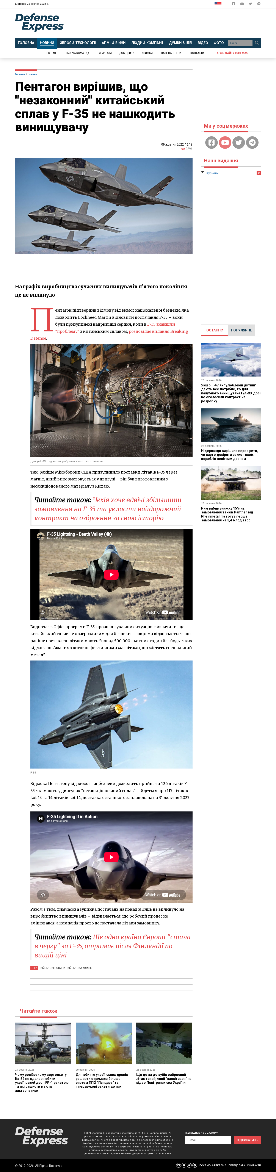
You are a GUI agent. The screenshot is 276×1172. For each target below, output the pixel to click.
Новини (32, 74)
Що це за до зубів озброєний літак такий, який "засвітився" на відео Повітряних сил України (163, 1079)
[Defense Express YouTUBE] (242, 5)
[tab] (214, 330)
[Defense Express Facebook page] (234, 5)
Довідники (126, 53)
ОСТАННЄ (214, 330)
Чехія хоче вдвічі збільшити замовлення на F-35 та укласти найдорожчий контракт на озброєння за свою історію (108, 509)
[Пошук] (257, 43)
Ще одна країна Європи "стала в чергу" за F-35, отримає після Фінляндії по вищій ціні (112, 946)
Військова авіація (80, 968)
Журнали (105, 53)
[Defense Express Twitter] (250, 5)
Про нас (50, 53)
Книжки (147, 53)
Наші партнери (171, 53)
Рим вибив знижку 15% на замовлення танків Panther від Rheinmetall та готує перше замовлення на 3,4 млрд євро (227, 514)
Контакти (197, 53)
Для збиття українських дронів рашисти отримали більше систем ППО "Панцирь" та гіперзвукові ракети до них (102, 1081)
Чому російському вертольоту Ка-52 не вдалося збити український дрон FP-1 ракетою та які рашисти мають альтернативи (42, 1083)
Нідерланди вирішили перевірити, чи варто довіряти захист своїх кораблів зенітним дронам (229, 455)
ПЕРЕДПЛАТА (237, 1165)
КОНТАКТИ (254, 1165)
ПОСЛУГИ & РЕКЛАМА (212, 1165)
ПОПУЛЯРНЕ (241, 330)
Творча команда (77, 53)
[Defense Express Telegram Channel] (259, 5)
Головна (20, 74)
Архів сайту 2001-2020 (232, 53)
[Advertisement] (174, 23)
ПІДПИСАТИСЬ (247, 1140)
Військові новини (53, 968)
